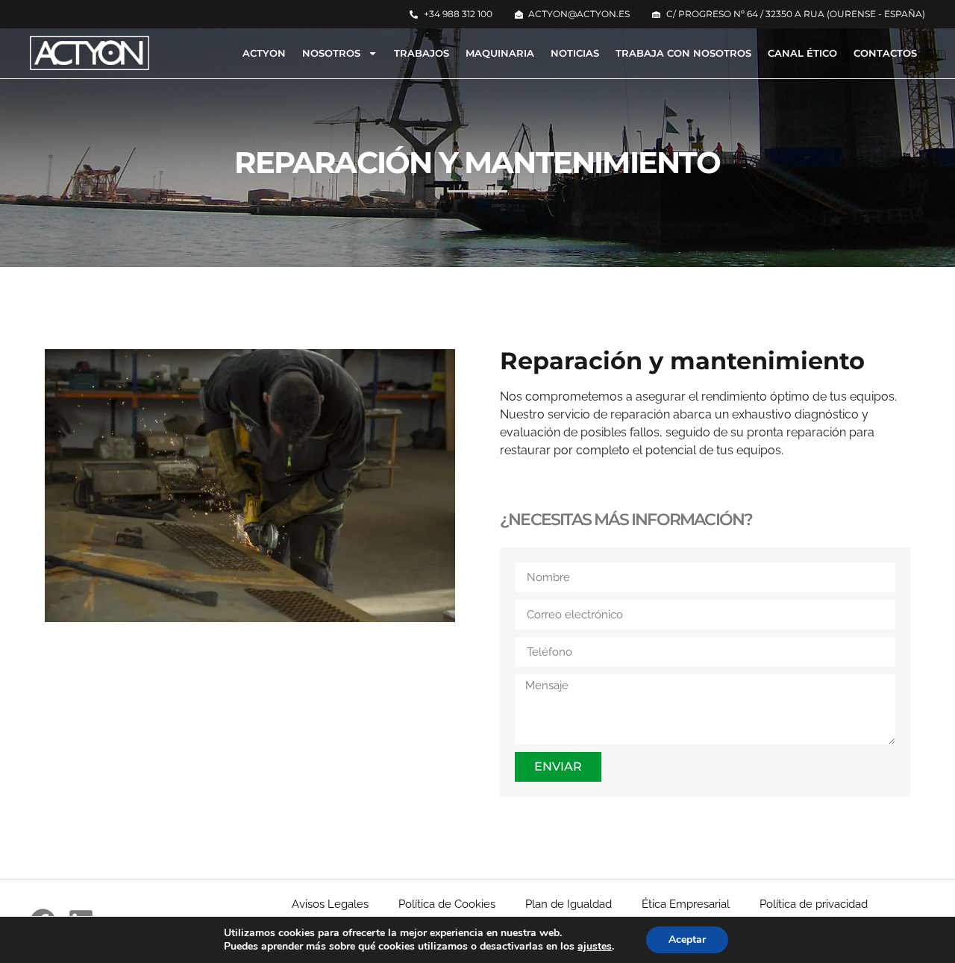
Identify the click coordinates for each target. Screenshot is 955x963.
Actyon (264, 53)
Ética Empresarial (686, 904)
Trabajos (421, 53)
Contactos (885, 53)
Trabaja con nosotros (683, 53)
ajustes (594, 946)
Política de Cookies (446, 904)
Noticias (575, 53)
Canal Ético (802, 53)
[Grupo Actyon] (89, 53)
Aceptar (687, 939)
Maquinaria (500, 53)
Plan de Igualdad (568, 904)
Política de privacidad (814, 904)
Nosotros (331, 53)
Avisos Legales (330, 904)
